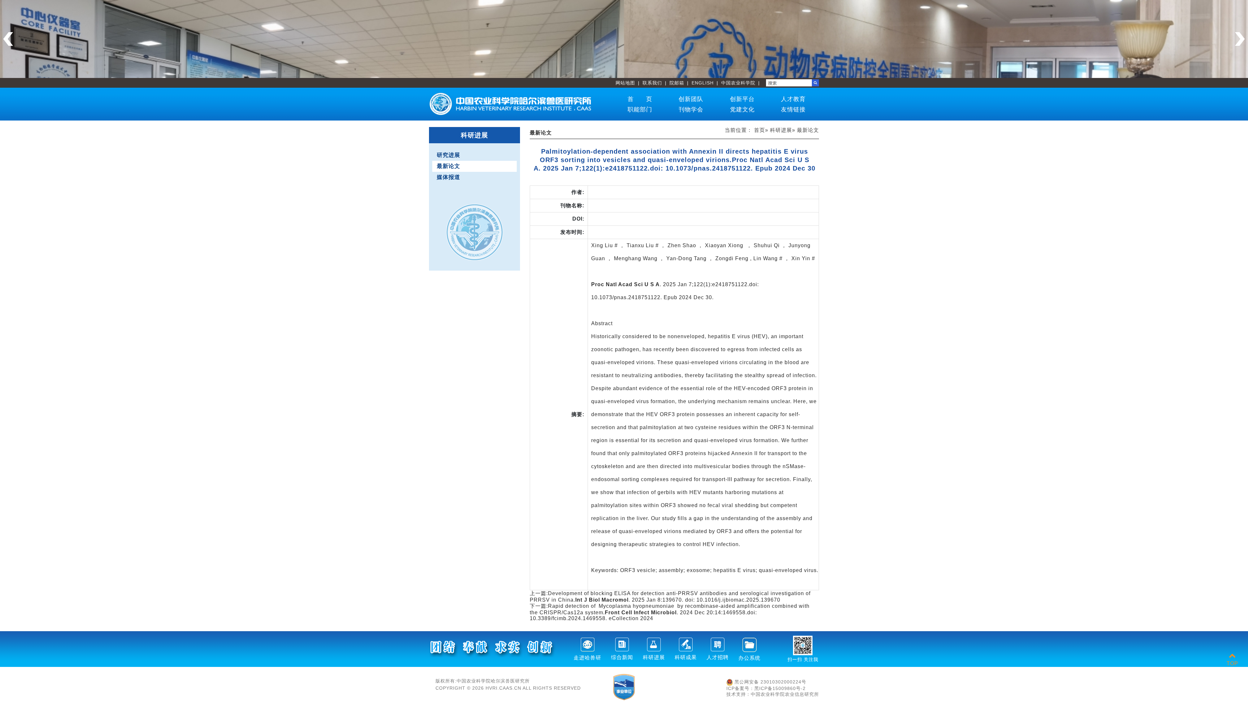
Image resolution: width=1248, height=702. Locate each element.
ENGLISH (703, 82)
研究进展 (448, 155)
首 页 (640, 99)
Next (1240, 39)
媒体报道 (448, 177)
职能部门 (640, 109)
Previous (8, 39)
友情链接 (793, 109)
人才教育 (793, 99)
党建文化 (742, 109)
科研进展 (781, 130)
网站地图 (625, 82)
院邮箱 (677, 82)
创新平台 (742, 99)
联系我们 (652, 82)
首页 (759, 130)
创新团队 (691, 99)
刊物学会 (691, 109)
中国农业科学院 (738, 82)
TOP (1232, 663)
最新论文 (448, 166)
